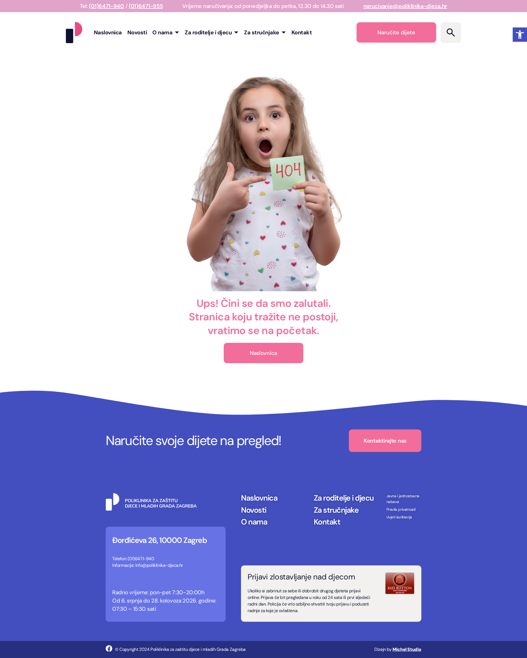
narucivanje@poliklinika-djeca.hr (405, 6)
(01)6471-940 (106, 6)
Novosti (137, 32)
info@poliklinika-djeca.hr (159, 565)
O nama (162, 32)
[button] (520, 34)
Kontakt (301, 32)
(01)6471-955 (146, 6)
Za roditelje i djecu (208, 32)
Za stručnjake (261, 32)
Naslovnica (108, 32)
